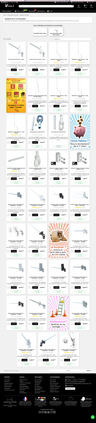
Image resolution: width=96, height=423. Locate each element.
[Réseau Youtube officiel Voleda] (48, 412)
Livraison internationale (77, 2)
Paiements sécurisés (54, 388)
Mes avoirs (37, 384)
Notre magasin (69, 385)
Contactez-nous (70, 388)
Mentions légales (53, 385)
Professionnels (23, 384)
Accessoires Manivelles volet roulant (56, 34)
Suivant (89, 370)
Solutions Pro (90, 2)
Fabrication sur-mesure (9, 390)
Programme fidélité (24, 386)
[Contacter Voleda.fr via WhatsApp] (93, 417)
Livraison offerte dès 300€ (61, 2)
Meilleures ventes (8, 385)
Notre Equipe (53, 381)
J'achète (14, 70)
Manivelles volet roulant (40, 33)
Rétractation (37, 392)
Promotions (6, 381)
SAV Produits (7, 388)
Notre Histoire (53, 379)
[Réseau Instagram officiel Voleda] (51, 412)
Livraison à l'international (25, 383)
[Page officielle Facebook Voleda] (39, 412)
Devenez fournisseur (54, 391)
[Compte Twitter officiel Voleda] (42, 412)
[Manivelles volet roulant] (40, 30)
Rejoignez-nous (53, 390)
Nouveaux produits (8, 383)
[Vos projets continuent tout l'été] (16, 95)
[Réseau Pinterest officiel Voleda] (54, 412)
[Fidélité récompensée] (80, 131)
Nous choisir (22, 389)
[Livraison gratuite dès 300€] (58, 240)
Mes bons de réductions (40, 391)
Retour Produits (7, 386)
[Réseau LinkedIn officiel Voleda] (45, 412)
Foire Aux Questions (54, 383)
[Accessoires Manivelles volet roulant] (56, 30)
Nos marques (7, 379)
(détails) (67, 0)
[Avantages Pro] (58, 313)
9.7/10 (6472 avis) (8, 2)
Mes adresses (38, 386)
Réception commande (24, 388)
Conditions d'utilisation (55, 386)
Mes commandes (38, 379)
